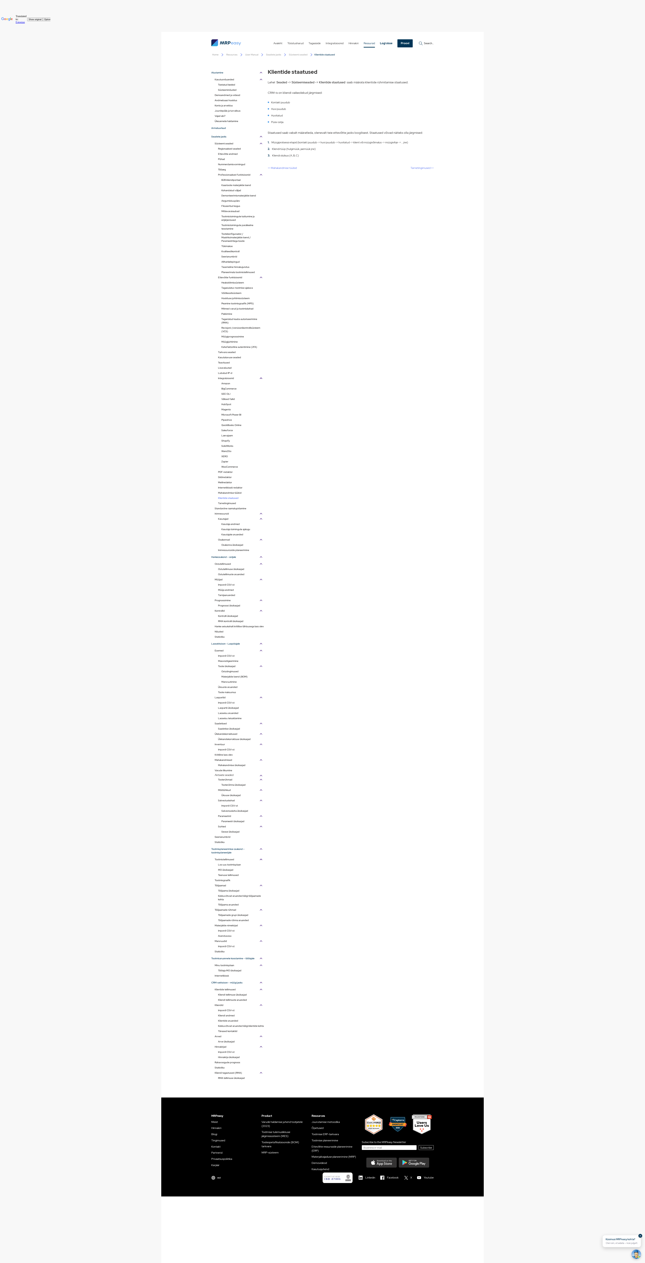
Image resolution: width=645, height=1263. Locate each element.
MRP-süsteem (270, 1152)
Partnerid (216, 1152)
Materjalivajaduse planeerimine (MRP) (334, 1156)
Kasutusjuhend (320, 1169)
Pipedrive (226, 419)
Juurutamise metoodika (326, 1122)
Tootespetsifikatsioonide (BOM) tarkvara (280, 1144)
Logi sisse (386, 43)
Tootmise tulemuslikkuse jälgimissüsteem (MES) (276, 1134)
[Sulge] (640, 1236)
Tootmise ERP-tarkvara (325, 1134)
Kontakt (216, 1146)
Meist (214, 1122)
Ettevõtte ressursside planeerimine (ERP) (332, 1148)
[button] (622, 1241)
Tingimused (218, 1140)
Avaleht (277, 43)
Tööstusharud (295, 43)
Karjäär (215, 1165)
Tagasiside (315, 43)
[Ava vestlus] (636, 1254)
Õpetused (318, 1128)
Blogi (214, 1134)
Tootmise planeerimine (325, 1140)
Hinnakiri (354, 43)
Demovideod (319, 1163)
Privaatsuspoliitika (221, 1159)
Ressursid (369, 43)
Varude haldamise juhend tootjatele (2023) (282, 1124)
